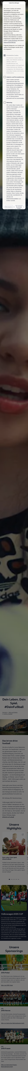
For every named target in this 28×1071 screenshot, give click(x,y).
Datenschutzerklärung (9, 42)
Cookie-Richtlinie (12, 40)
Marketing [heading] (9, 102)
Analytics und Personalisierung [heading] (15, 77)
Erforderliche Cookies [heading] (12, 55)
